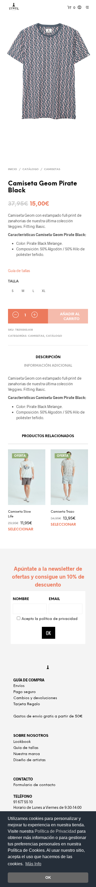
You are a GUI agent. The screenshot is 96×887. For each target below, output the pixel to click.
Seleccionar (20, 529)
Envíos (19, 686)
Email (54, 599)
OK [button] (48, 877)
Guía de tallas (19, 270)
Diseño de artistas (29, 760)
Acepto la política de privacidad (50, 619)
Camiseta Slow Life (19, 514)
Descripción (48, 357)
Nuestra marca (26, 754)
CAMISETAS (52, 169)
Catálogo (30, 169)
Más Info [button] (33, 864)
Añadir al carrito (69, 317)
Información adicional (48, 365)
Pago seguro (24, 692)
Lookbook (22, 742)
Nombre (21, 599)
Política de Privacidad (56, 831)
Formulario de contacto (34, 785)
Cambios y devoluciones (35, 698)
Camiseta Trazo (62, 511)
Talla (13, 281)
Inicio (12, 169)
